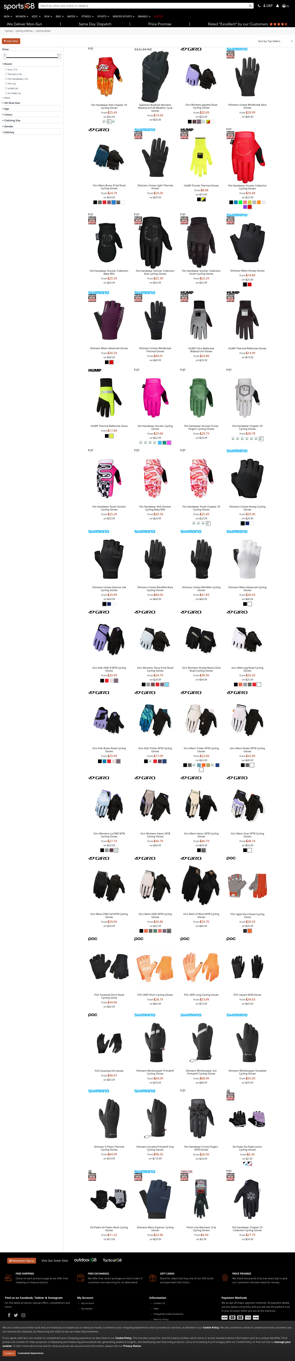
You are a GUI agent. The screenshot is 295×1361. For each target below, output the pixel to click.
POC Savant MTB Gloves (247, 994)
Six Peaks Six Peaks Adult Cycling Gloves (109, 1229)
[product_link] (109, 77)
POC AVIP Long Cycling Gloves (201, 994)
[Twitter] (16, 1316)
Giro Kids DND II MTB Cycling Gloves (109, 669)
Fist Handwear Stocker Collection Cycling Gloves (247, 187)
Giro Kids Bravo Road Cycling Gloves (109, 750)
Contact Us (159, 1303)
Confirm (9, 1353)
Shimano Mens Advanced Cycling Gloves (247, 589)
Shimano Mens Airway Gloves (247, 270)
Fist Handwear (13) (18, 78)
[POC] (231, 858)
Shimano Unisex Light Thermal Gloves (155, 187)
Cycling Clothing (24, 30)
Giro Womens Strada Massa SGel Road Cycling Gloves (201, 669)
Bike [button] (59, 16)
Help (155, 1308)
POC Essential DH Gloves (109, 1071)
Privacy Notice (132, 1346)
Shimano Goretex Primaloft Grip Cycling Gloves (155, 1148)
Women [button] (21, 16)
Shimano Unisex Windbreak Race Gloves (247, 106)
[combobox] (146, 6)
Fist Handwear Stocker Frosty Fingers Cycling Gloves (201, 427)
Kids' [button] (35, 16)
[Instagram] (23, 1316)
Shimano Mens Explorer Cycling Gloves (155, 1229)
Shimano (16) (15, 74)
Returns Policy (161, 1319)
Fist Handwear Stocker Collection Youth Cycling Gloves (201, 272)
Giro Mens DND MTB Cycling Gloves (155, 915)
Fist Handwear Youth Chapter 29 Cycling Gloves (201, 508)
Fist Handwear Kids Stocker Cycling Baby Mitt (155, 508)
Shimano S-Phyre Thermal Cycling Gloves (109, 1148)
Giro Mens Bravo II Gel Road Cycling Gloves (109, 187)
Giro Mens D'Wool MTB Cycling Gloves (201, 915)
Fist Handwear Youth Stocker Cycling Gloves (109, 508)
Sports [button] (102, 16)
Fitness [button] (86, 16)
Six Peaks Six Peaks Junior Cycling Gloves (247, 1148)
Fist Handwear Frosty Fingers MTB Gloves (201, 1148)
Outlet (158, 16)
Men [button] (7, 16)
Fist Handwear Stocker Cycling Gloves (155, 427)
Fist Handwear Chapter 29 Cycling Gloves (247, 427)
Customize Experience (30, 1353)
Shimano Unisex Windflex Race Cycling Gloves (155, 589)
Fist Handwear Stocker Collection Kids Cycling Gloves (155, 272)
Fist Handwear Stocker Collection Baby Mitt (109, 272)
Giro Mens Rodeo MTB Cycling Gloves (247, 750)
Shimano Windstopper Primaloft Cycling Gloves (155, 1072)
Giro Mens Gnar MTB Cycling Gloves (247, 835)
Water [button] (71, 16)
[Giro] (191, 48)
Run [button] (47, 16)
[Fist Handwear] (90, 48)
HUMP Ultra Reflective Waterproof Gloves (201, 350)
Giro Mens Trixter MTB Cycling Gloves (201, 750)
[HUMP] (187, 129)
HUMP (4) (13, 88)
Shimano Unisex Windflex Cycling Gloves (201, 589)
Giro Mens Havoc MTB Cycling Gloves (201, 835)
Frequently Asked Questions (168, 1313)
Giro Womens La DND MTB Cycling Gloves (109, 835)
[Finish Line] (187, 1171)
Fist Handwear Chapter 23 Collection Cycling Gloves (247, 1229)
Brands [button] (143, 16)
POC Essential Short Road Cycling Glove (109, 996)
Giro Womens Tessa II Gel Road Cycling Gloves (155, 669)
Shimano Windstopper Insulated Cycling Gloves (247, 1072)
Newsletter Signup (23, 1260)
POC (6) (12, 83)
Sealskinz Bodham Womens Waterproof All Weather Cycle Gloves (155, 107)
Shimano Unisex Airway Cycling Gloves (247, 508)
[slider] (5, 57)
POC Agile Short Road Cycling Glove (247, 915)
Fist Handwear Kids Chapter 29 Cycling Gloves (109, 106)
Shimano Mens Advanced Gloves (109, 348)
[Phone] (259, 6)
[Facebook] (9, 1316)
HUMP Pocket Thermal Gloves (201, 185)
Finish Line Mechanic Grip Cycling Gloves (201, 1229)
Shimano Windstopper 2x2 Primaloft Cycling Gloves (201, 1072)
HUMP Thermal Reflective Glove (109, 426)
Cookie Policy (211, 1327)
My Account (87, 1303)
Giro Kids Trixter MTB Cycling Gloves (155, 750)
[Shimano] (237, 48)
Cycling (8, 30)
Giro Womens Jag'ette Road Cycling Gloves (201, 106)
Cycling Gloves (43, 30)
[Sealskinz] (143, 48)
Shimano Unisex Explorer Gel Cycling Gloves (109, 589)
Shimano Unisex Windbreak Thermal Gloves (155, 350)
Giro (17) (12, 69)
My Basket (86, 1308)
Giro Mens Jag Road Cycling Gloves (247, 669)
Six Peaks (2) (14, 93)
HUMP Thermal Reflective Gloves (247, 348)
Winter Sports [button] (122, 16)
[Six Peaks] (228, 1090)
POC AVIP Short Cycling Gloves (155, 994)
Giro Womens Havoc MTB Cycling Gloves (155, 835)
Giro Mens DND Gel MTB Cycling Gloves (109, 915)
